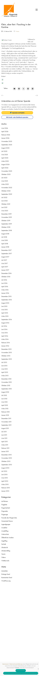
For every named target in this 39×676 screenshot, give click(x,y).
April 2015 (4, 313)
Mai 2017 (4, 263)
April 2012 (4, 405)
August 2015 (5, 303)
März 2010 (5, 484)
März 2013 (4, 375)
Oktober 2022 (6, 191)
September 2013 (6, 359)
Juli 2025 (4, 151)
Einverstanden (20, 670)
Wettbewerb (5, 561)
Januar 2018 (5, 247)
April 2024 (4, 168)
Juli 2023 (4, 178)
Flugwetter (4, 511)
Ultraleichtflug (5, 551)
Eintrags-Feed (5, 574)
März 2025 (5, 161)
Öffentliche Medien (7, 537)
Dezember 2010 (6, 455)
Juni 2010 (4, 474)
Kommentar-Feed (6, 577)
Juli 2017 (4, 260)
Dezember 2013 (6, 349)
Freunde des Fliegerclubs (9, 518)
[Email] (14, 89)
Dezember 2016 (6, 273)
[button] (37, 9)
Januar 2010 (5, 491)
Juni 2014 (4, 329)
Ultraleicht (4, 547)
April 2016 (4, 286)
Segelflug (4, 541)
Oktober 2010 (5, 461)
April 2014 (4, 336)
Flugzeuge (4, 514)
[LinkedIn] (32, 89)
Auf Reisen (4, 501)
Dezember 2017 (6, 250)
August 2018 (5, 234)
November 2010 (6, 458)
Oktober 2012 (5, 385)
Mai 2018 (4, 240)
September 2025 (6, 145)
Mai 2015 (4, 309)
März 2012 (4, 408)
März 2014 (4, 339)
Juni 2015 (4, 306)
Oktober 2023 (6, 174)
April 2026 (4, 131)
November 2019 (6, 217)
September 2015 (6, 300)
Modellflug (4, 531)
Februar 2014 (5, 342)
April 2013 (4, 372)
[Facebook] (19, 89)
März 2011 (4, 445)
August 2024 (5, 164)
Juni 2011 (4, 435)
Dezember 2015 (6, 296)
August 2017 (5, 257)
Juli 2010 (4, 471)
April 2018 (4, 244)
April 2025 (4, 158)
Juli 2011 (4, 432)
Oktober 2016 (5, 277)
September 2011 (6, 425)
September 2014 (6, 319)
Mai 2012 (4, 402)
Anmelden (4, 571)
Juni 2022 (4, 201)
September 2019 (6, 224)
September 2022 (6, 194)
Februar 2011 (5, 448)
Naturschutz (5, 534)
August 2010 (5, 468)
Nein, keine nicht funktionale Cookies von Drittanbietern (20, 673)
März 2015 (4, 316)
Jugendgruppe (5, 524)
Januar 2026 (5, 138)
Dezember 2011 (6, 418)
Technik (3, 544)
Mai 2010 (4, 478)
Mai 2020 (4, 211)
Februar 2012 (5, 412)
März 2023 (5, 184)
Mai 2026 (4, 128)
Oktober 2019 (5, 220)
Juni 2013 (4, 366)
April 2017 (4, 267)
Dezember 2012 (6, 379)
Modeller (4, 528)
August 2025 (5, 148)
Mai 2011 (4, 438)
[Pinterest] (28, 89)
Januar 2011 (5, 451)
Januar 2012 (5, 415)
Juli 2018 (4, 237)
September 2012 (6, 389)
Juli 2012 (4, 395)
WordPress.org (5, 581)
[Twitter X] (23, 89)
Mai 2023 (4, 181)
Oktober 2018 (5, 227)
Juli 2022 (4, 197)
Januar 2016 (5, 293)
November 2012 (6, 382)
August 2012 (5, 392)
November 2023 (6, 171)
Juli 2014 (4, 326)
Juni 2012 (4, 399)
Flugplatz (4, 504)
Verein (17, 31)
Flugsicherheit (5, 508)
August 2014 (5, 323)
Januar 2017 (5, 270)
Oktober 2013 (5, 356)
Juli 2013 (4, 362)
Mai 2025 (4, 154)
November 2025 (6, 141)
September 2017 (6, 253)
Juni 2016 (4, 283)
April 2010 (4, 481)
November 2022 (6, 187)
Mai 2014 (4, 333)
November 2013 (6, 352)
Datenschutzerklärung (16, 664)
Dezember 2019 (6, 214)
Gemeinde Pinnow (7, 521)
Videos (3, 557)
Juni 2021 (4, 207)
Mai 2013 (4, 369)
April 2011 (4, 441)
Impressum (5, 664)
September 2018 (6, 230)
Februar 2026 (5, 135)
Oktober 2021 (5, 204)
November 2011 (6, 422)
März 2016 (4, 290)
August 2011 (5, 428)
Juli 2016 (4, 280)
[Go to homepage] (10, 9)
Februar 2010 (5, 488)
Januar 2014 (5, 346)
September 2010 (6, 465)
